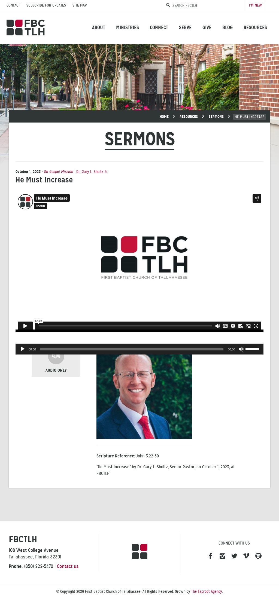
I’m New (255, 5)
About (98, 27)
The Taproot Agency (206, 591)
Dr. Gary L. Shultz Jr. (92, 171)
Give (206, 27)
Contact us (68, 566)
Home (164, 116)
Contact (13, 5)
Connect (159, 27)
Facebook (210, 556)
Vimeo (246, 556)
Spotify (258, 556)
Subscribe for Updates (46, 5)
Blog (227, 27)
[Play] (22, 349)
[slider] (253, 348)
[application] (139, 349)
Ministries (127, 27)
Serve (185, 27)
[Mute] (241, 349)
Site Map (79, 5)
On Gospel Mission (58, 171)
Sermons (216, 116)
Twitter (234, 556)
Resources (255, 27)
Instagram (222, 556)
